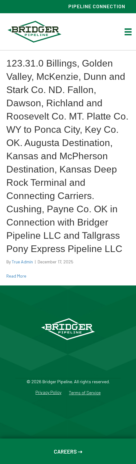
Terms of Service (85, 393)
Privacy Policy (48, 392)
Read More (16, 276)
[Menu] (128, 32)
